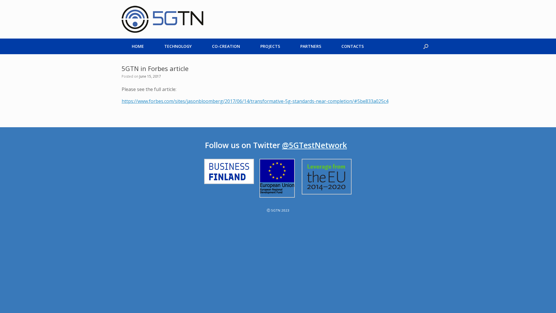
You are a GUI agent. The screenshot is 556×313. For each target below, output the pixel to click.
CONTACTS (352, 46)
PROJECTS (270, 46)
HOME (138, 46)
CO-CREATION (226, 46)
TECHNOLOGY (178, 46)
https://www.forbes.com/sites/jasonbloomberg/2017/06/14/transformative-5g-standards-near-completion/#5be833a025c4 (255, 101)
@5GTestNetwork (314, 145)
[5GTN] (162, 19)
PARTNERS (310, 46)
